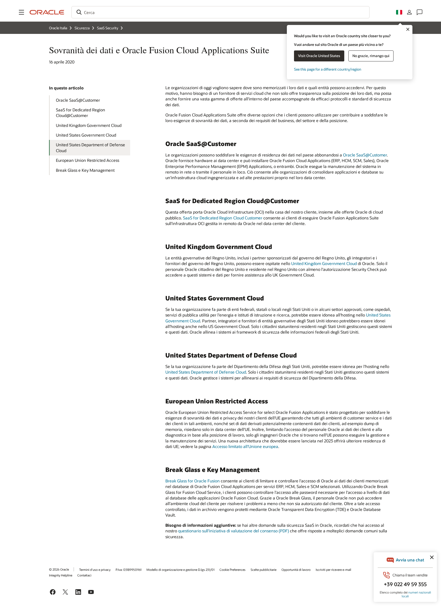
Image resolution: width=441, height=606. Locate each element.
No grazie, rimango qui (370, 55)
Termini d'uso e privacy (95, 570)
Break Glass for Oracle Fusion (192, 480)
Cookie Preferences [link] (232, 570)
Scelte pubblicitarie (263, 570)
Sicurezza (82, 27)
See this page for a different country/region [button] (327, 69)
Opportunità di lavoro (296, 570)
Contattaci (84, 575)
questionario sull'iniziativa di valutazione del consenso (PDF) (233, 530)
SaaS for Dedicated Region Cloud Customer (222, 217)
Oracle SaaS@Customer (78, 100)
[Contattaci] (419, 12)
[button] (21, 12)
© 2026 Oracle (59, 569)
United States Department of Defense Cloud (90, 147)
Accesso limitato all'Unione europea (245, 446)
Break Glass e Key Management (85, 170)
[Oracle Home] (47, 12)
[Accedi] (409, 12)
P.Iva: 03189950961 (128, 570)
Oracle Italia (58, 27)
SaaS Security (107, 27)
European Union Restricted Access (87, 160)
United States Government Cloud (86, 135)
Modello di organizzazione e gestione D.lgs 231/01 (180, 570)
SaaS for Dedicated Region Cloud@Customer (80, 112)
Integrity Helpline (60, 575)
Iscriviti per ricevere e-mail (333, 570)
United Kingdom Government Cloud (88, 125)
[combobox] (220, 12)
